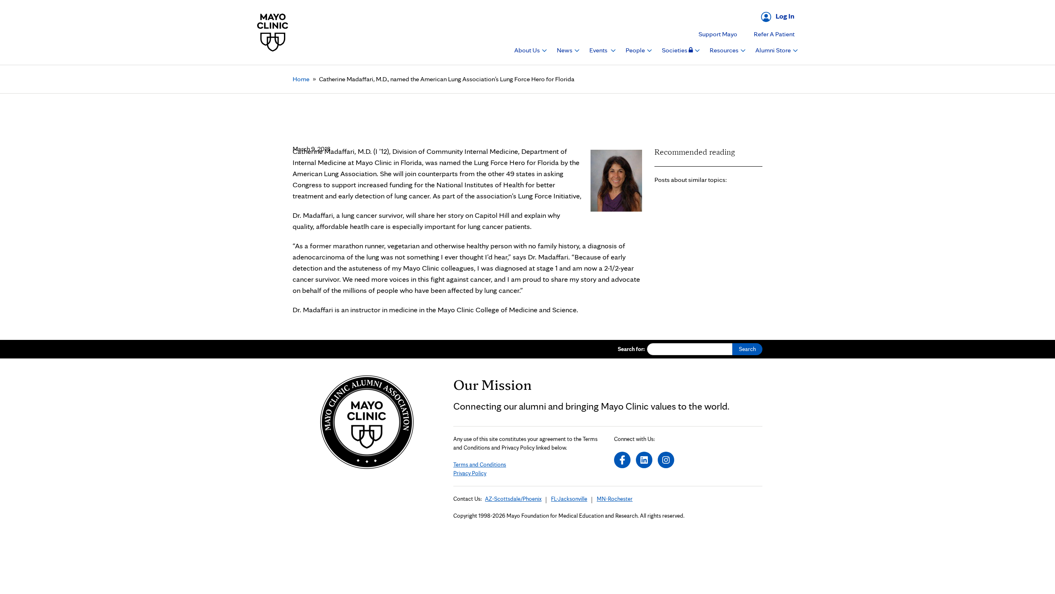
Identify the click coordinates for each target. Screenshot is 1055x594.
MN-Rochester (615, 498)
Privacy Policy (469, 473)
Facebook (622, 460)
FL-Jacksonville (569, 498)
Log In (785, 16)
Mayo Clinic (272, 32)
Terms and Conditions (479, 464)
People (636, 50)
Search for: (631, 349)
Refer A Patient (774, 34)
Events (599, 50)
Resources (725, 50)
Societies (675, 50)
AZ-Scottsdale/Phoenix (513, 498)
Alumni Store (773, 50)
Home (301, 79)
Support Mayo (718, 34)
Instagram (666, 460)
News (565, 50)
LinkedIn (644, 460)
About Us (527, 50)
